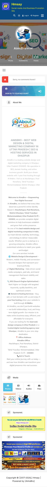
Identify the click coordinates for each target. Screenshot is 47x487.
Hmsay (16, 4)
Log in (26, 15)
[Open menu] (42, 15)
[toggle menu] (4, 70)
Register (36, 15)
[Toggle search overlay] (14, 15)
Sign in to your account (17, 93)
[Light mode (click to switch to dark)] (19, 15)
